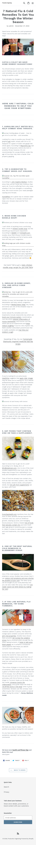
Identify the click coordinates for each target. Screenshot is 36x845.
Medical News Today (18, 304)
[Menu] (33, 3)
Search (6, 787)
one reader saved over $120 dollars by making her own (17, 587)
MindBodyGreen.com (9, 468)
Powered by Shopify (27, 838)
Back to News (19, 770)
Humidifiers (6, 197)
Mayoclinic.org (25, 146)
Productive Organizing (14, 838)
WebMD (14, 233)
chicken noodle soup (20, 229)
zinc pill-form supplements (19, 485)
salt (9, 141)
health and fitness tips (20, 750)
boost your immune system (11, 317)
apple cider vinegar (26, 378)
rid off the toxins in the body (12, 687)
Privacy (6, 792)
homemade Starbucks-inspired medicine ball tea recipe (18, 341)
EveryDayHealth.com (9, 514)
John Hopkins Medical (19, 182)
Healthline (5, 378)
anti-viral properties (9, 636)
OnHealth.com (25, 233)
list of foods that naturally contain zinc (17, 524)
